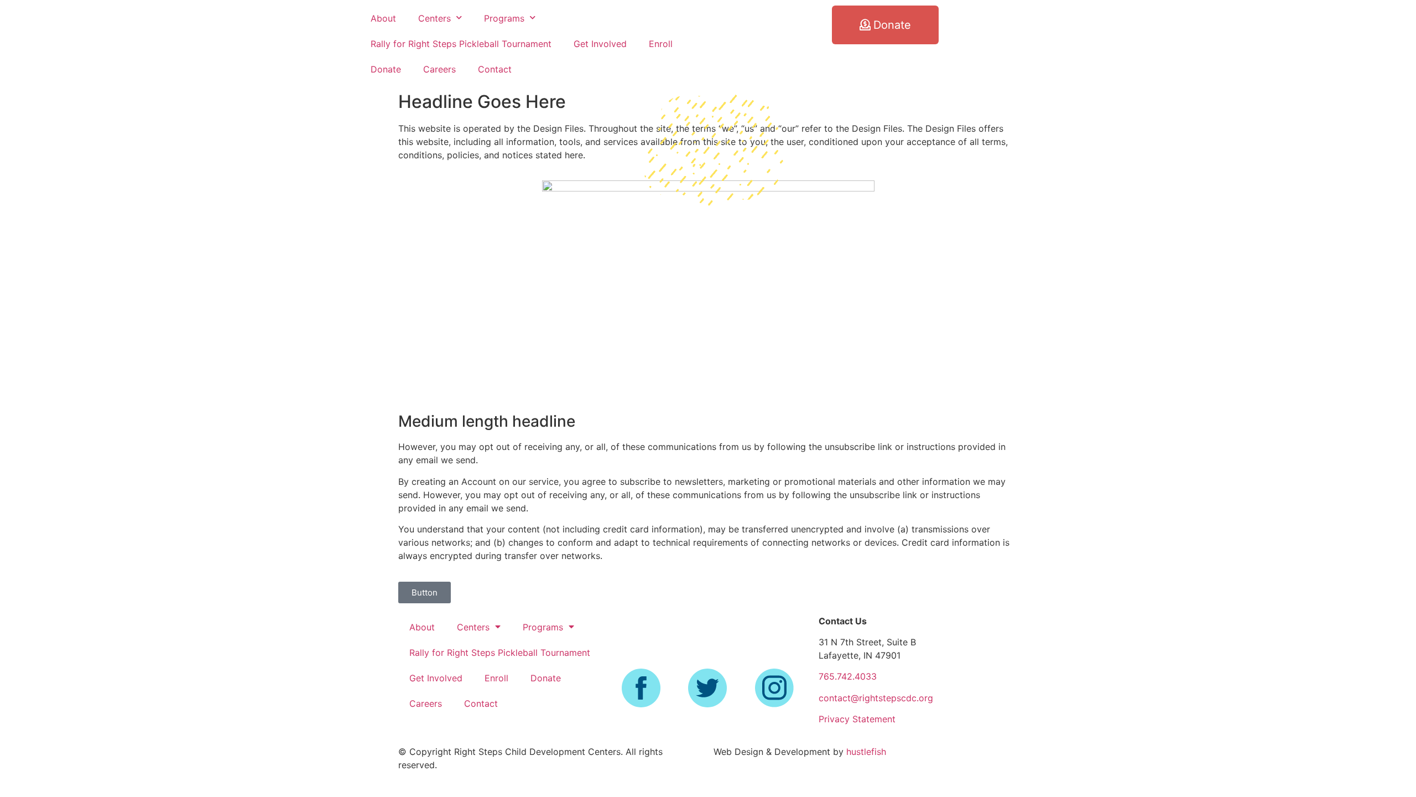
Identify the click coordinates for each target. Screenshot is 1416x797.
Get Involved (600, 43)
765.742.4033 (848, 676)
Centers (434, 18)
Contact (495, 69)
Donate (386, 69)
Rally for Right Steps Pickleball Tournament (461, 43)
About (383, 18)
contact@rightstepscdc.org (876, 697)
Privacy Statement (857, 718)
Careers (439, 69)
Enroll (661, 43)
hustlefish (866, 751)
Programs (504, 18)
